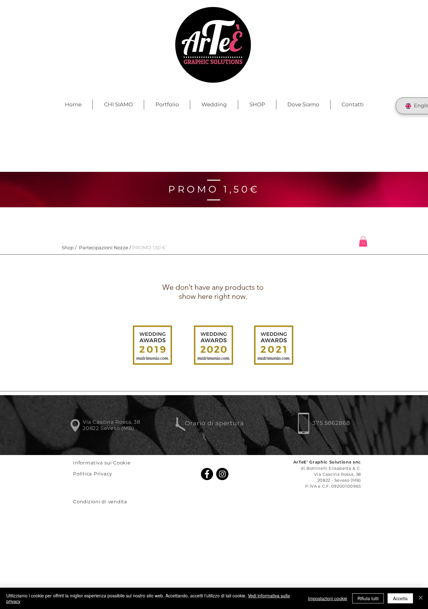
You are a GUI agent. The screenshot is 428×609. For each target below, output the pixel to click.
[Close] (420, 598)
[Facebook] (207, 474)
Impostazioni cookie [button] (327, 598)
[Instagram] (222, 474)
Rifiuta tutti (368, 598)
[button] (149, 247)
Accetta (400, 598)
